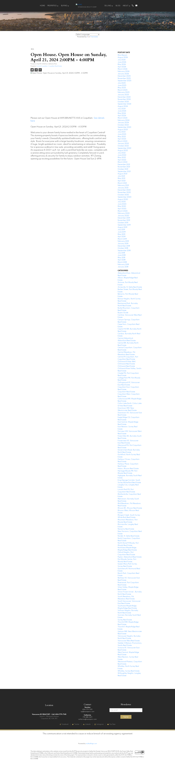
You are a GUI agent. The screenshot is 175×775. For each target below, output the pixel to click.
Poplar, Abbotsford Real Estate (130, 557)
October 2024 (123, 102)
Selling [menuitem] (107, 6)
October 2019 (123, 223)
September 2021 (124, 171)
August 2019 (122, 227)
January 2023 (123, 143)
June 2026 (122, 62)
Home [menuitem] (42, 6)
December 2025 (124, 76)
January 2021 (123, 188)
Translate (94, 37)
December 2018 (124, 246)
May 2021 (121, 178)
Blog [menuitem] (118, 6)
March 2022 (122, 162)
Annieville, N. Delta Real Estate (130, 287)
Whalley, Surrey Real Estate (128, 671)
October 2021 (123, 169)
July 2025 (122, 83)
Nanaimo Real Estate (126, 529)
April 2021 (122, 181)
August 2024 (123, 106)
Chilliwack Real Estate (126, 366)
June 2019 (122, 232)
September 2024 (124, 104)
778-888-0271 (87, 717)
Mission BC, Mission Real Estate (130, 508)
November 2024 (124, 99)
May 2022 (122, 157)
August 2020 (123, 199)
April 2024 (122, 115)
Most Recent (122, 55)
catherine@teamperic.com (87, 719)
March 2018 (122, 262)
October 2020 (123, 195)
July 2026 (122, 60)
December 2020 (124, 190)
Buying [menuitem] (64, 6)
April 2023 (122, 139)
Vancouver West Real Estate (129, 641)
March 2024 (122, 118)
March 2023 (122, 141)
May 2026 (122, 64)
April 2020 (122, 209)
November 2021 (124, 167)
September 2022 (124, 148)
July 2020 (122, 202)
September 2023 (124, 127)
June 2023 (122, 134)
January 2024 (123, 122)
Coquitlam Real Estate (126, 392)
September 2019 (124, 225)
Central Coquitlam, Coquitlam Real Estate (49, 66)
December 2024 (124, 97)
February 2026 (123, 71)
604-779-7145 (87, 709)
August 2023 (123, 129)
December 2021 (124, 164)
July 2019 (121, 229)
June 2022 (122, 155)
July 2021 (121, 176)
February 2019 (123, 241)
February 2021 (123, 185)
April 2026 (122, 67)
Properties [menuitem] (52, 6)
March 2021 (122, 183)
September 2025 (124, 81)
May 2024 (122, 113)
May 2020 (122, 206)
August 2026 (123, 57)
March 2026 (122, 69)
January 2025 (123, 95)
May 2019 (121, 234)
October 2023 (123, 125)
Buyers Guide (123, 313)
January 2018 (123, 267)
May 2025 (122, 88)
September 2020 (124, 197)
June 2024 (122, 111)
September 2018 (124, 250)
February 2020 (124, 213)
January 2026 (123, 74)
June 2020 (122, 204)
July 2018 (121, 253)
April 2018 (121, 260)
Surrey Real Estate (125, 620)
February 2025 (124, 92)
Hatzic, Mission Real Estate (128, 468)
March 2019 (122, 239)
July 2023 (122, 132)
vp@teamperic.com (87, 711)
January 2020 (123, 216)
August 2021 (122, 174)
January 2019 (123, 243)
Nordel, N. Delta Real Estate (128, 536)
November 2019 (124, 220)
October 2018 (123, 248)
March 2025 (122, 90)
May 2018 (121, 257)
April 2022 (122, 160)
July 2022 (122, 153)
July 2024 (122, 109)
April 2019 (122, 236)
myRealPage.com (91, 743)
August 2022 (123, 150)
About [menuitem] (125, 6)
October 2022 (123, 146)
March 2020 (123, 211)
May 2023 (122, 136)
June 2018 (122, 255)
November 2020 (124, 192)
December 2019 (124, 218)
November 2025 (124, 78)
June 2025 (122, 85)
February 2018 (123, 264)
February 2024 (123, 120)
